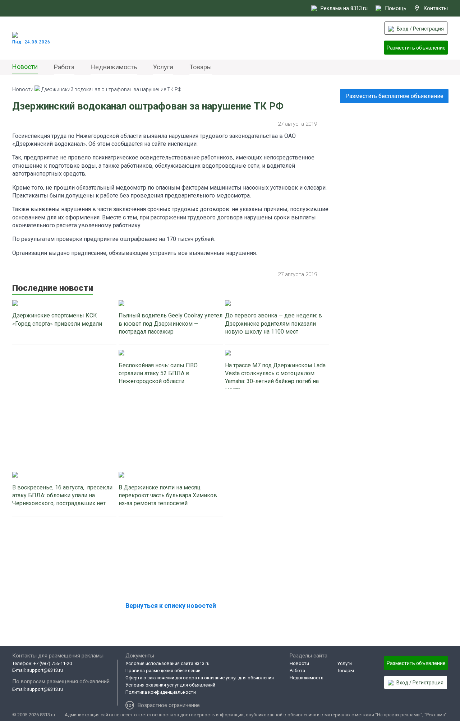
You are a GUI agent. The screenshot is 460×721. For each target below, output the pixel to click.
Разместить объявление (416, 48)
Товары (200, 67)
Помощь (395, 8)
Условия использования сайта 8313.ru (167, 663)
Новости (25, 66)
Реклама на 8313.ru (344, 8)
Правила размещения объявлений (163, 670)
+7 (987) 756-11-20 (52, 663)
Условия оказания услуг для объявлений (170, 685)
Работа (64, 67)
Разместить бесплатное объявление (394, 96)
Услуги (163, 67)
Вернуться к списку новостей (170, 605)
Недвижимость (114, 67)
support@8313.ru (45, 670)
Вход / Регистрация (420, 29)
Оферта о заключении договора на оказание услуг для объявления (199, 677)
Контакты (435, 8)
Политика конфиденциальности (160, 692)
